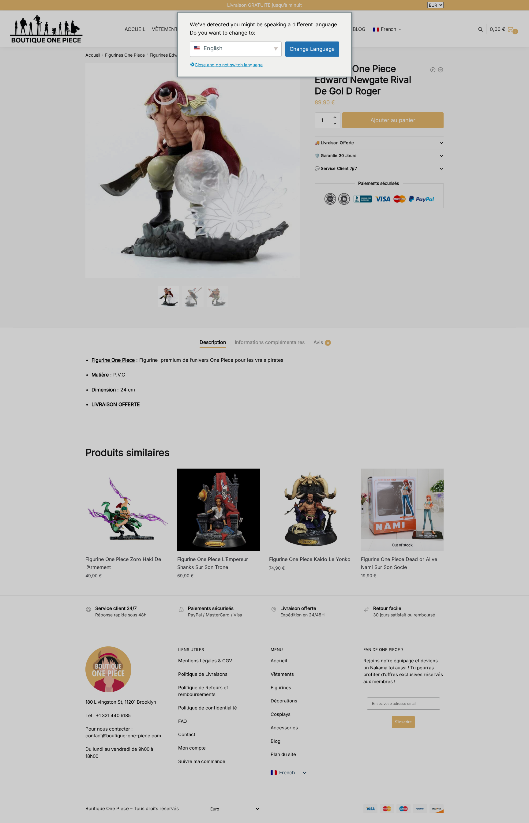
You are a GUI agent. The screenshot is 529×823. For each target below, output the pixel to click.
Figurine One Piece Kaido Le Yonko (310, 559)
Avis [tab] (318, 342)
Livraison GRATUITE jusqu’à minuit (264, 5)
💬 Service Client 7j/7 (336, 168)
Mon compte (192, 748)
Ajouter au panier (392, 120)
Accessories (284, 728)
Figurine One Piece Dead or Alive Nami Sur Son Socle (399, 563)
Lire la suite (402, 588)
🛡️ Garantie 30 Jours (336, 155)
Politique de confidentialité (207, 708)
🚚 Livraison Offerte (334, 142)
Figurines (281, 687)
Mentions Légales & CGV (205, 661)
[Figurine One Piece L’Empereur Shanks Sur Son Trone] (218, 510)
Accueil (92, 55)
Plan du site (283, 754)
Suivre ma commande (201, 761)
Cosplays (281, 714)
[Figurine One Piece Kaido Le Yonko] (310, 510)
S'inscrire (403, 722)
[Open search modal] (484, 29)
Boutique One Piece (107, 808)
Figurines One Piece (125, 55)
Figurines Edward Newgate (177, 55)
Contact (186, 734)
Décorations (284, 701)
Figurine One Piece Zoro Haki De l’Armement (123, 563)
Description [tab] (213, 342)
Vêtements (282, 674)
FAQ (182, 721)
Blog (275, 741)
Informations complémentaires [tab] (270, 342)
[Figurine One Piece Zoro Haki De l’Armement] (126, 510)
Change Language (312, 49)
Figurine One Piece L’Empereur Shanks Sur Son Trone (212, 563)
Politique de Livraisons (202, 674)
